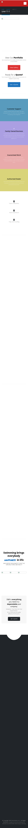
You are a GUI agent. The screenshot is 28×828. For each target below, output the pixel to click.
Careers (14, 813)
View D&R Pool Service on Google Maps (14, 785)
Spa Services (15, 797)
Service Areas (15, 811)
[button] (25, 3)
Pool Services (15, 795)
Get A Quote (14, 619)
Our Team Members (14, 809)
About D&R (14, 807)
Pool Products (14, 799)
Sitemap (24, 823)
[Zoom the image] (6, 572)
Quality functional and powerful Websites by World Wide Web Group (13, 822)
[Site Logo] (9, 3)
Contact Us (15, 654)
